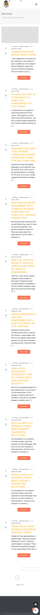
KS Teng (15, 46)
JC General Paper (24, 46)
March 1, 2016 (15, 199)
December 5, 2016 (16, 48)
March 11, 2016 (15, 91)
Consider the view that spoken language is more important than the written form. (23, 154)
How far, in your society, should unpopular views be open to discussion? (23, 266)
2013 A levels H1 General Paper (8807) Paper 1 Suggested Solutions (22, 429)
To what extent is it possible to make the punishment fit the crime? (23, 100)
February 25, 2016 (16, 257)
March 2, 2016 (15, 145)
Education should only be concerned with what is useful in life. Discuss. (23, 320)
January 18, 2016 (16, 523)
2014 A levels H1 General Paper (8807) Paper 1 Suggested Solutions (22, 480)
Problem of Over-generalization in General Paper (23, 529)
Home (19, 22)
